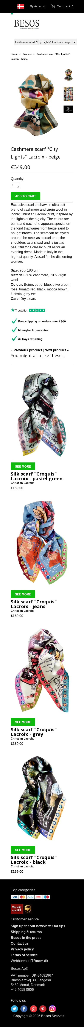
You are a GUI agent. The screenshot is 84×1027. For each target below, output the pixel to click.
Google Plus (33, 1008)
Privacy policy (22, 949)
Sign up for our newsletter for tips (38, 926)
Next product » (57, 350)
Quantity (17, 179)
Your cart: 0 (65, 6)
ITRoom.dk (39, 961)
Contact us (20, 943)
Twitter (14, 1008)
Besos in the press (26, 937)
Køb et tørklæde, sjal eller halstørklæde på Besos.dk (20, 6)
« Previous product (26, 350)
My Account (37, 6)
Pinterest (43, 1008)
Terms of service (24, 955)
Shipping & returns (26, 932)
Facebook (24, 1008)
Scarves (27, 54)
